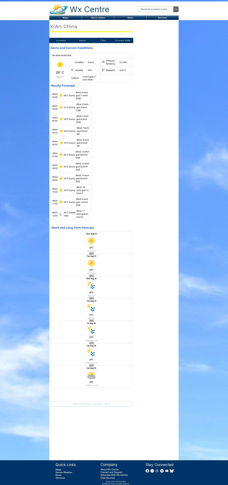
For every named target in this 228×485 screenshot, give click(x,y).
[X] (152, 471)
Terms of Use (110, 481)
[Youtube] (167, 471)
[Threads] (162, 471)
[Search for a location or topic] (176, 9)
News (58, 475)
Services (60, 477)
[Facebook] (147, 471)
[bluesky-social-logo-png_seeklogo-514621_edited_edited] (172, 471)
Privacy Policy (121, 481)
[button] (98, 18)
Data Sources (108, 477)
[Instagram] (157, 471)
